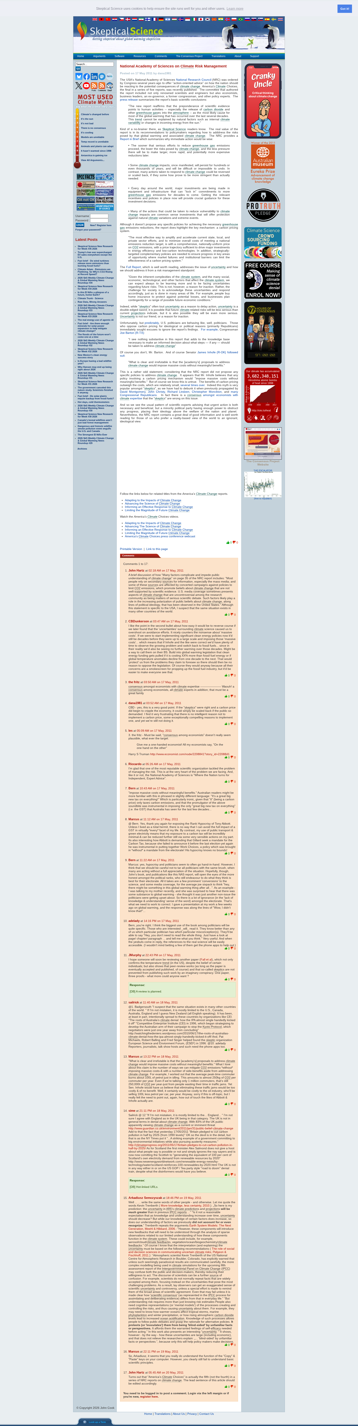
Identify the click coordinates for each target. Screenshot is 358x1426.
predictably (152, 322)
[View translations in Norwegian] (228, 19)
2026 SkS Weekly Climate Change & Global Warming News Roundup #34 (96, 280)
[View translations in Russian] (248, 19)
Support (254, 56)
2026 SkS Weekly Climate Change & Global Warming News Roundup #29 (96, 440)
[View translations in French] (155, 19)
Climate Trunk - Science (90, 298)
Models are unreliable (92, 137)
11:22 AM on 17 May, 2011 (157, 860)
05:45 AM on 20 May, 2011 (166, 1372)
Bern (131, 788)
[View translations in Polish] (235, 19)
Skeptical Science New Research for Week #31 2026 (95, 382)
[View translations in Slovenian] (261, 19)
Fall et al (206, 959)
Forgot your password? (88, 229)
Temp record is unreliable (95, 141)
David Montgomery (132, 391)
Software (120, 56)
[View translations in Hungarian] (175, 19)
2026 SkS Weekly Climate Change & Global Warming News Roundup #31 (96, 375)
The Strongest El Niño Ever (92, 434)
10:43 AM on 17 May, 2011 (157, 788)
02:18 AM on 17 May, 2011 (166, 570)
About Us (179, 1413)
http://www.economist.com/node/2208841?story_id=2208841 (190, 754)
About (238, 56)
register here (149, 1396)
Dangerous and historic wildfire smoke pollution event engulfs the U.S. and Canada (95, 428)
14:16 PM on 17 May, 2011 (161, 921)
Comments (161, 56)
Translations (218, 56)
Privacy (192, 1413)
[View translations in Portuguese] (241, 19)
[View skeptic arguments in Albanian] (102, 19)
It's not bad (87, 123)
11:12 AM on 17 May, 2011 (160, 819)
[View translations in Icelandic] (182, 19)
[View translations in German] (162, 19)
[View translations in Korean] (208, 19)
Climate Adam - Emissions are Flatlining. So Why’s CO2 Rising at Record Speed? (95, 271)
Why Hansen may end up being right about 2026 (95, 368)
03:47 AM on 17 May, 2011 (170, 621)
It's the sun (87, 119)
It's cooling (87, 132)
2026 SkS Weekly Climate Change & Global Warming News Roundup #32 (96, 343)
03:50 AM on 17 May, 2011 (161, 682)
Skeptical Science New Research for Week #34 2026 (95, 287)
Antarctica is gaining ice (94, 155)
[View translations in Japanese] (201, 19)
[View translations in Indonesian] (188, 19)
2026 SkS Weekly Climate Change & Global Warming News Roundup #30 (96, 408)
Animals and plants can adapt (97, 146)
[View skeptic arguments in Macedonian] (215, 19)
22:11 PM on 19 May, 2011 (160, 1351)
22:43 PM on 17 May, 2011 (163, 955)
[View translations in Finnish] (148, 19)
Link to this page (157, 549)
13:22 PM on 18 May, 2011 (161, 1056)
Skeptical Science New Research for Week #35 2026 (95, 247)
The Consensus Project (189, 56)
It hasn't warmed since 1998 (96, 151)
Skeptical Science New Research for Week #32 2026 (95, 350)
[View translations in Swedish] (274, 19)
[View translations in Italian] (195, 19)
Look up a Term (97, 1422)
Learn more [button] (235, 8)
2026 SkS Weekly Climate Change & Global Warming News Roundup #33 (96, 308)
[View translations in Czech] (122, 19)
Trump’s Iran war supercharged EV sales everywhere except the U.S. (95, 254)
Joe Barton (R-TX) (132, 332)
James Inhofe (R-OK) (212, 352)
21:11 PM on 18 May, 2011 (156, 1110)
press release (129, 99)
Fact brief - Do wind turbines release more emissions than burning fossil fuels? (93, 263)
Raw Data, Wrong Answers (92, 302)
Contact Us (206, 1413)
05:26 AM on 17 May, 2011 (163, 764)
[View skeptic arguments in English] (95, 19)
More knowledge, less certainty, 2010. (185, 1205)
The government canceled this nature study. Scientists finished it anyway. (95, 390)
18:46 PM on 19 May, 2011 (183, 1197)
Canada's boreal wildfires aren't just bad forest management (95, 421)
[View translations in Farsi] (142, 19)
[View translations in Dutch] (135, 19)
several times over (192, 385)
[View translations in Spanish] (268, 19)
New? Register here (100, 225)
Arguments (99, 56)
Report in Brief (129, 139)
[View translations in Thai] (281, 19)
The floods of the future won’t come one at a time (94, 335)
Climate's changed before (95, 114)
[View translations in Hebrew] (168, 19)
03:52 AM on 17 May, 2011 (163, 703)
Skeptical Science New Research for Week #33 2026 (95, 315)
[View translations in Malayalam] (221, 19)
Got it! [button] (344, 8)
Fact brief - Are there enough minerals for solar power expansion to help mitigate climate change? (93, 327)
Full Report (133, 267)
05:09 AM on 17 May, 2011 (154, 730)
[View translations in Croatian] (115, 19)
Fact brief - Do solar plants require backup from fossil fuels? (96, 397)
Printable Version (131, 549)
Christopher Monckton (207, 391)
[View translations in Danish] (129, 19)
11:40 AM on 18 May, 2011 (160, 1002)
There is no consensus (93, 128)
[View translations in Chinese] (109, 19)
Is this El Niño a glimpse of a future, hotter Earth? (93, 293)
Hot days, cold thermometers (93, 402)
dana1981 (135, 703)
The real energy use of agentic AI (96, 320)
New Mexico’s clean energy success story (92, 356)
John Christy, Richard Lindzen (169, 391)
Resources (140, 56)
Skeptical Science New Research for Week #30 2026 (95, 415)
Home (80, 56)
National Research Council (193, 79)
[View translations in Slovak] (255, 19)
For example (209, 329)
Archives (82, 448)
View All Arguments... (92, 160)
